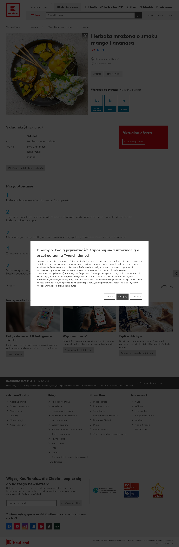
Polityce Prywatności (131, 282)
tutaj (73, 285)
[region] (89, 273)
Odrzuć (109, 296)
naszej (43, 261)
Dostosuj (136, 296)
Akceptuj (122, 296)
